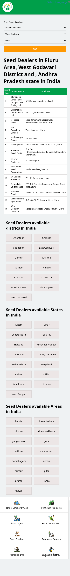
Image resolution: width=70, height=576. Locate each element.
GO (35, 49)
